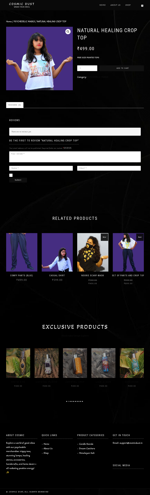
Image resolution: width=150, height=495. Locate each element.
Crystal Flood (47, 381)
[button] (68, 31)
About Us (115, 5)
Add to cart (123, 68)
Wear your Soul (22, 7)
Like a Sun (103, 381)
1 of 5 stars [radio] (65, 148)
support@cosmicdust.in (131, 442)
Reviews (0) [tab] (14, 105)
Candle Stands (86, 444)
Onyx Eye (18, 381)
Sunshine (132, 381)
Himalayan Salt (86, 453)
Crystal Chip (75, 381)
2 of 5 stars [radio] (66, 148)
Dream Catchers (87, 448)
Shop (128, 5)
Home (102, 5)
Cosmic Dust (22, 4)
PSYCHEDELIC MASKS (24, 21)
